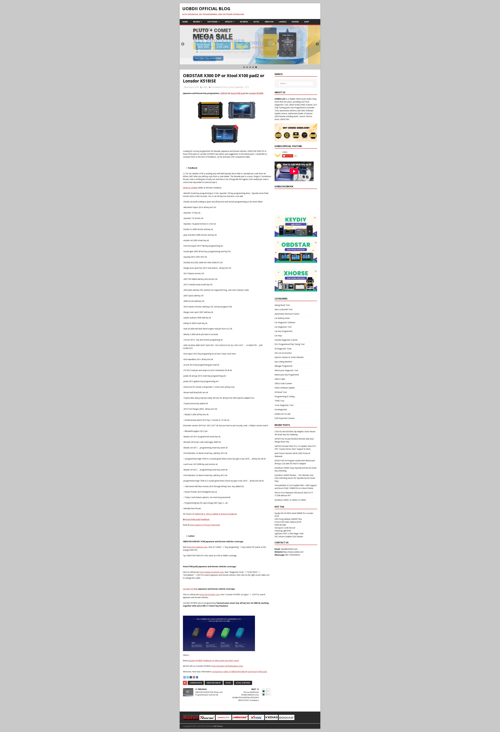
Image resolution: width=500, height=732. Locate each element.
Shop (306, 21)
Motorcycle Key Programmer (287, 374)
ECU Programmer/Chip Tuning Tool (289, 344)
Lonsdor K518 (196, 683)
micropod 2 (279, 528)
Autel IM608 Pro (299, 513)
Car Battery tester (282, 318)
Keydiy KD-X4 (280, 513)
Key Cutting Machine (283, 361)
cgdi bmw (287, 530)
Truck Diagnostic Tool (284, 405)
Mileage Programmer (284, 366)
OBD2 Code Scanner (283, 383)
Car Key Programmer (235, 87)
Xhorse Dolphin (285, 536)
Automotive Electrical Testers (287, 314)
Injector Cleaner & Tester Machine (289, 357)
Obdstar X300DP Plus (293, 519)
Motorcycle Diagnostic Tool (286, 370)
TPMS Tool (279, 400)
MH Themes (218, 726)
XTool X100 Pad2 (282, 522)
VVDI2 (289, 513)
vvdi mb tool (290, 528)
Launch (282, 21)
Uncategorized (281, 409)
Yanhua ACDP (295, 522)
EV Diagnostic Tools (283, 348)
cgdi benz (279, 533)
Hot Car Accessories (283, 353)
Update (228, 21)
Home (185, 21)
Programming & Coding (285, 396)
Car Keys (278, 335)
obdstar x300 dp (214, 683)
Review (196, 21)
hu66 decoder (280, 525)
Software (212, 21)
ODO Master (297, 536)
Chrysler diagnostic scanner (286, 340)
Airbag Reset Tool (282, 305)
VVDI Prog (279, 519)
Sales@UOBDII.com (289, 549)
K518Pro (244, 21)
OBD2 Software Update (285, 387)
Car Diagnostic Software (285, 322)
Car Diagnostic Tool (219, 87)
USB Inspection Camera (285, 418)
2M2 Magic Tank (296, 533)
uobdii (204, 87)
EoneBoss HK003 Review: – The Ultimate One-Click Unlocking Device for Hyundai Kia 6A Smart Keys (295, 478)
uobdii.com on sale (282, 414)
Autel (256, 21)
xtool (228, 683)
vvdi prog (278, 530)
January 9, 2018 (192, 87)
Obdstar (269, 21)
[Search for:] (296, 83)
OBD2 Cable (280, 379)
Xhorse (295, 21)
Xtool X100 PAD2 (243, 683)
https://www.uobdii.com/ (293, 552)
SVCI (276, 536)
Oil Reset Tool (281, 392)
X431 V (286, 533)
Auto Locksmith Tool (283, 309)
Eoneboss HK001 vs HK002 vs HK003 (290, 500)
